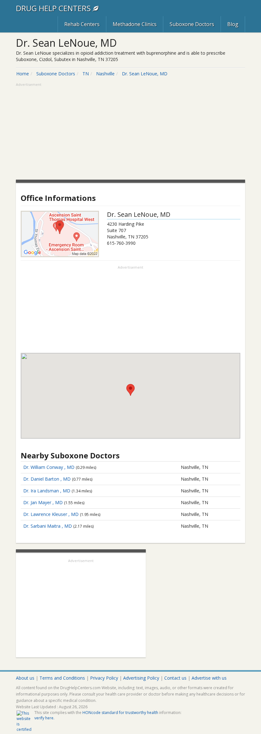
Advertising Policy (141, 678)
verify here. (44, 718)
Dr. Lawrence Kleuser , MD (51, 514)
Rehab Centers (82, 24)
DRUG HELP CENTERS (54, 8)
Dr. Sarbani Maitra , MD (47, 526)
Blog (232, 24)
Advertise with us (209, 678)
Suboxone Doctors (192, 24)
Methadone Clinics (135, 24)
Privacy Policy (104, 678)
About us (25, 678)
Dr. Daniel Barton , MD (47, 479)
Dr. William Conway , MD (48, 467)
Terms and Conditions (62, 678)
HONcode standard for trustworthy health (120, 712)
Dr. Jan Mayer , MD (43, 502)
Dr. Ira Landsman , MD (46, 491)
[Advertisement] (130, 131)
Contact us (175, 678)
